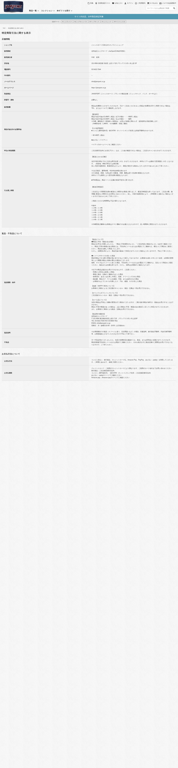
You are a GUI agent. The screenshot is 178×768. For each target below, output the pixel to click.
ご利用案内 (141, 3)
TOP (4, 28)
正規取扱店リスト (104, 3)
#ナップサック (94, 22)
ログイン (130, 3)
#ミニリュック (106, 22)
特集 (91, 3)
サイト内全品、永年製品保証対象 (89, 17)
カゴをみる (154, 3)
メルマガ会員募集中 (169, 3)
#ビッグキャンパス (80, 22)
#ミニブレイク (67, 22)
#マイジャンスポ (119, 22)
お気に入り (119, 3)
